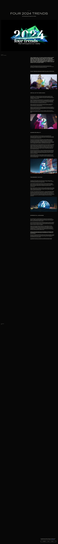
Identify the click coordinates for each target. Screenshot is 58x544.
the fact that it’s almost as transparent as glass (46, 183)
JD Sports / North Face (47, 97)
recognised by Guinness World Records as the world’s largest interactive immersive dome (42, 223)
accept (44, 541)
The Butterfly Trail (40, 145)
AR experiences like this (46, 152)
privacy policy (53, 539)
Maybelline (31, 97)
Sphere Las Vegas (32, 219)
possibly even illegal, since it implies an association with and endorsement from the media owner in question (41, 102)
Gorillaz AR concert (48, 136)
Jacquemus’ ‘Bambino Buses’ (38, 97)
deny (52, 541)
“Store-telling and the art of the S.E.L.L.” (39, 191)
